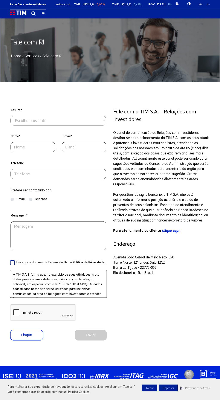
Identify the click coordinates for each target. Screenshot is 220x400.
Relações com (28, 4)
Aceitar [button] (150, 388)
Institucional (63, 4)
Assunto (16, 110)
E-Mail (20, 199)
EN (43, 13)
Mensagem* (19, 215)
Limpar (26, 335)
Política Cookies (79, 392)
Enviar (91, 335)
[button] (195, 388)
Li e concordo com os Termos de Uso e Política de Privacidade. (60, 262)
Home (16, 56)
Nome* (15, 136)
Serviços (31, 56)
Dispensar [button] (168, 388)
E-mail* (67, 136)
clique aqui (171, 231)
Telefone (17, 163)
